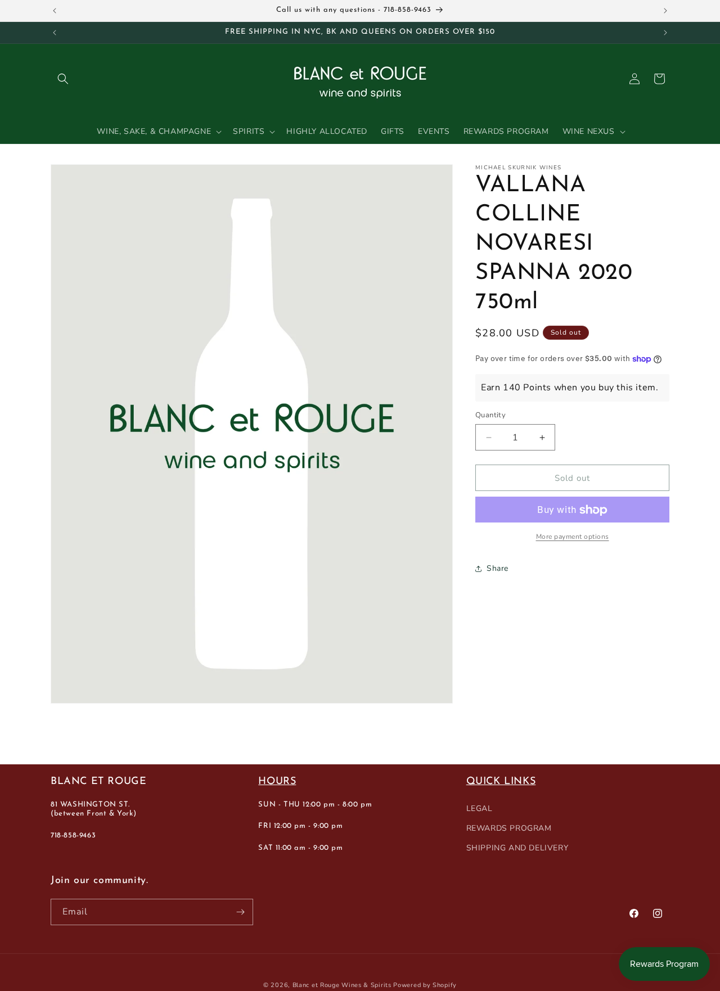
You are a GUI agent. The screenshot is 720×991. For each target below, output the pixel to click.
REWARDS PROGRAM (509, 828)
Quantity (490, 415)
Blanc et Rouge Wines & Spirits (342, 985)
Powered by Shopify (425, 985)
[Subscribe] (240, 912)
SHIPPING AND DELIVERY (517, 848)
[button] (63, 78)
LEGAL (479, 808)
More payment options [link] (572, 537)
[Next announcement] (665, 10)
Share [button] (497, 568)
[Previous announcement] (54, 10)
